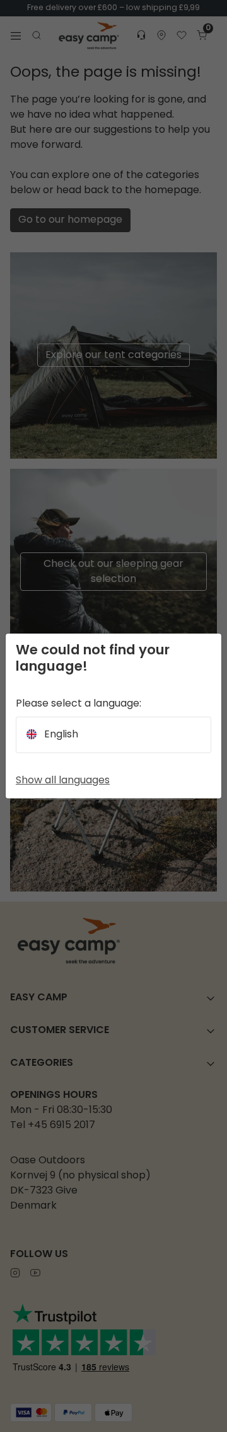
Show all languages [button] (63, 781)
